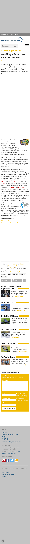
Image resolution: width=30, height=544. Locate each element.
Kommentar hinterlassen (8, 61)
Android (4, 432)
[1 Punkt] (10, 268)
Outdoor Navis (14, 272)
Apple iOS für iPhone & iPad (10, 434)
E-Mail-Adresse (6, 398)
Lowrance (15, 274)
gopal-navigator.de (12, 34)
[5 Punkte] (15, 268)
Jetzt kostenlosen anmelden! (11, 452)
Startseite (3, 34)
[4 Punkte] (14, 268)
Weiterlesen (18, 296)
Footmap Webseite (7, 221)
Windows (18, 51)
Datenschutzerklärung (8, 474)
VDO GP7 (3, 276)
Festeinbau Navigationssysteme (11, 442)
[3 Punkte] (13, 268)
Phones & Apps (8, 51)
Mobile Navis (6, 438)
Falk (9, 274)
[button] (6, 280)
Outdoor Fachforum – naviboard (11, 223)
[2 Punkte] (11, 268)
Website (4, 403)
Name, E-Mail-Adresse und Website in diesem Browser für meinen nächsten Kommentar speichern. (22, 396)
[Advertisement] (15, 17)
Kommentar (5, 380)
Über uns (4, 477)
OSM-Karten (22, 274)
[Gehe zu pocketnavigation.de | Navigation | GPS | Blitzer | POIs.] (1, 50)
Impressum (5, 472)
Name (3, 393)
